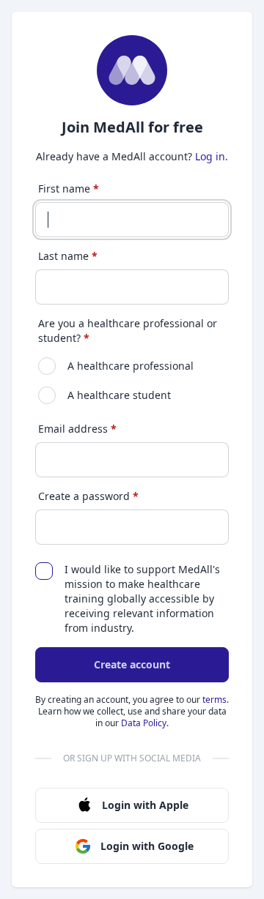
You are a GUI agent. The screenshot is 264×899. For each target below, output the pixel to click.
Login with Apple (145, 805)
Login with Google (147, 846)
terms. (215, 699)
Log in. (211, 156)
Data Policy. (145, 723)
